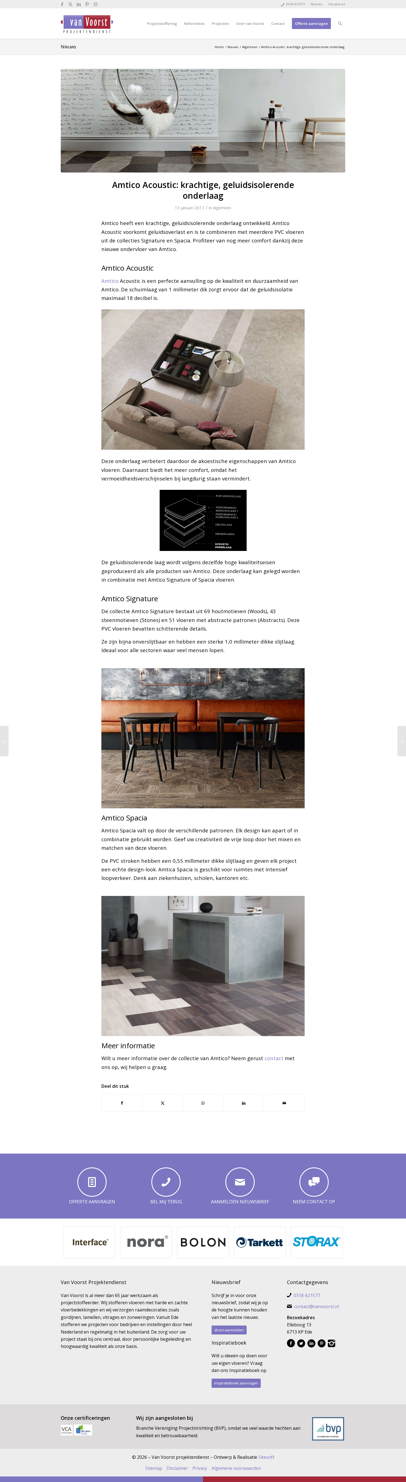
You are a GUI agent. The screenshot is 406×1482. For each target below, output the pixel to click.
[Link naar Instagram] (95, 4)
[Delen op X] (163, 1103)
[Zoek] (339, 23)
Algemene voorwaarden (236, 1468)
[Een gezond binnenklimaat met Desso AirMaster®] (401, 741)
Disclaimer (177, 1468)
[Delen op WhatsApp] (203, 1103)
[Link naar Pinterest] (87, 4)
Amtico (109, 280)
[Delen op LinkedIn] (243, 1103)
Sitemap (153, 1468)
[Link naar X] (71, 4)
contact (274, 1058)
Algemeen (222, 207)
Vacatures (336, 4)
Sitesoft (266, 1457)
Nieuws (317, 4)
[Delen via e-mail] (284, 1103)
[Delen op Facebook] (122, 1103)
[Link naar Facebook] (62, 4)
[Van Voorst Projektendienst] (87, 23)
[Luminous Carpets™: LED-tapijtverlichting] (4, 741)
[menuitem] (317, 4)
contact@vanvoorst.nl (316, 1306)
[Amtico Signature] (203, 121)
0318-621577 (295, 4)
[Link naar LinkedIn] (79, 4)
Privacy (200, 1468)
